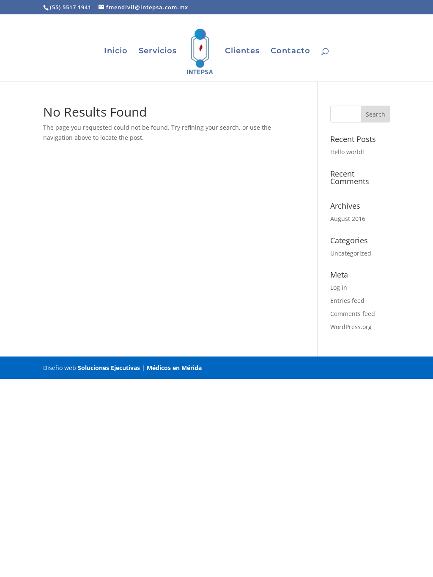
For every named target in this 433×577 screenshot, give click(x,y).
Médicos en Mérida (174, 368)
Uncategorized (350, 253)
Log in (338, 287)
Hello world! (347, 152)
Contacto (290, 51)
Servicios (158, 51)
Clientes (242, 51)
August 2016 (347, 219)
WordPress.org (351, 327)
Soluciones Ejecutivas (109, 368)
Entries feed (347, 301)
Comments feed (352, 314)
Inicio (116, 51)
